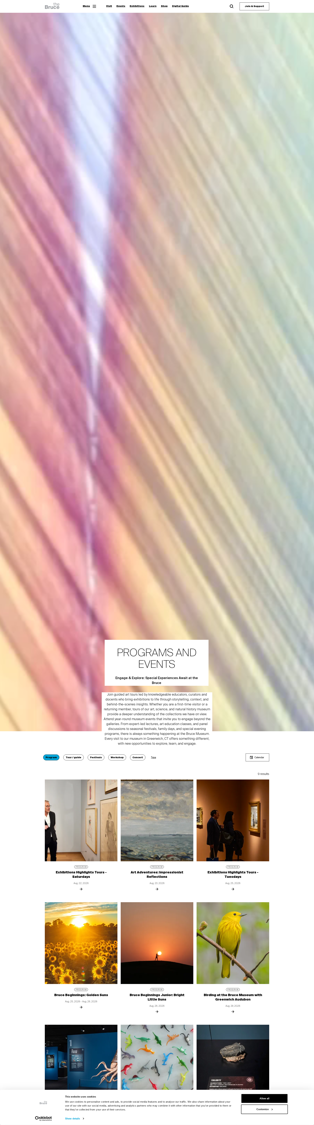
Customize (262, 1109)
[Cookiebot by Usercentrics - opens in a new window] (43, 1118)
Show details (72, 1118)
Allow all (264, 1098)
